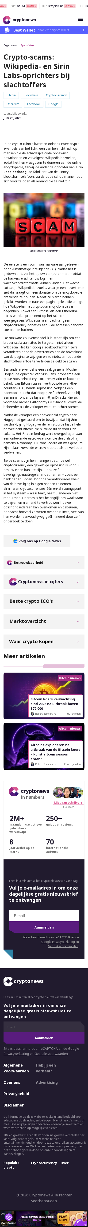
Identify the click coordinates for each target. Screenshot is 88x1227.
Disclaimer (14, 1105)
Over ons (12, 1082)
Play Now (63, 1218)
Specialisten (27, 45)
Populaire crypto (11, 1165)
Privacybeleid (16, 1093)
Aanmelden (44, 927)
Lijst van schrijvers (68, 803)
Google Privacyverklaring (58, 942)
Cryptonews (10, 45)
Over (65, 1163)
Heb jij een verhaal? (46, 1068)
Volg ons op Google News (39, 541)
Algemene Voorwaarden (16, 1068)
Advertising (47, 1082)
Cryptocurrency (44, 1163)
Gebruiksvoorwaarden (63, 946)
